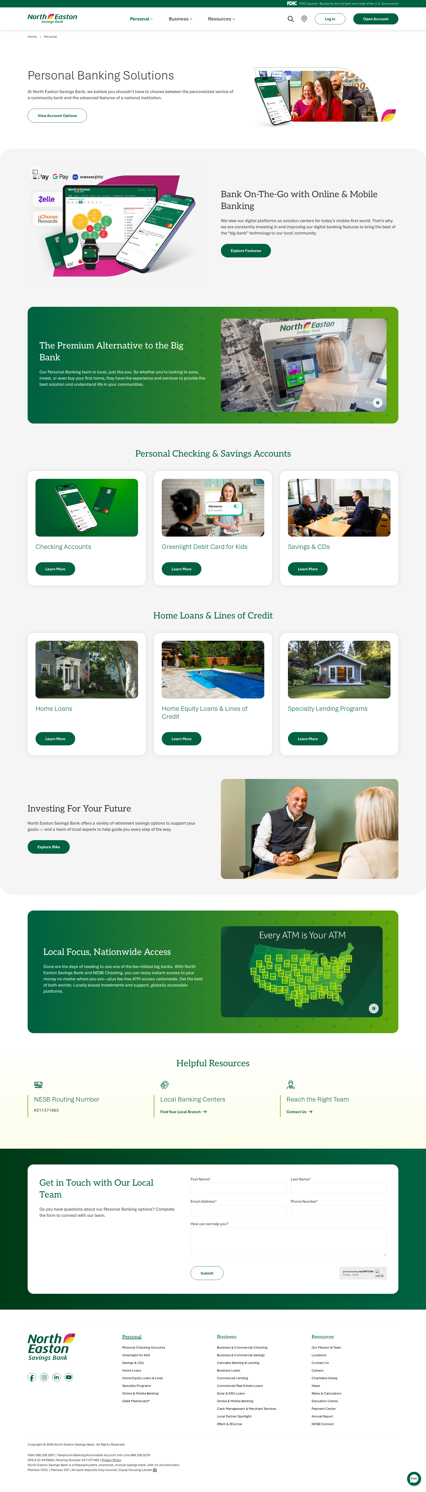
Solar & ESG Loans (231, 1393)
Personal (132, 1337)
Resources (323, 1337)
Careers (317, 1370)
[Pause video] (378, 403)
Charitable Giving (324, 1378)
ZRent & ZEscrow (229, 1424)
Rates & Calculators (326, 1393)
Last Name (301, 1179)
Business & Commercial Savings (241, 1355)
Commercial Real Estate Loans (240, 1386)
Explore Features (246, 250)
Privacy (347, 1274)
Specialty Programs (136, 1386)
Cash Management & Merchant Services (246, 1409)
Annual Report (322, 1416)
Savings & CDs (133, 1363)
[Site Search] (291, 19)
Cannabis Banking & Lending (238, 1363)
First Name (201, 1179)
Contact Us (296, 1111)
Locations (319, 1355)
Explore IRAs (48, 846)
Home (32, 36)
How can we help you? (209, 1223)
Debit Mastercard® (136, 1401)
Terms (355, 1274)
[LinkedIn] (56, 1377)
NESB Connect (323, 1424)
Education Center (325, 1401)
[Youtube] (69, 1377)
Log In (330, 18)
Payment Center (324, 1409)
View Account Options (57, 115)
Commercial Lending (232, 1378)
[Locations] (304, 19)
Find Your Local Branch (180, 1111)
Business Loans (228, 1370)
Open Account (376, 18)
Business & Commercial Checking (242, 1347)
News (316, 1386)
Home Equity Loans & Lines (142, 1378)
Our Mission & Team (326, 1347)
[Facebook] (32, 1377)
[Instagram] (44, 1377)
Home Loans (131, 1370)
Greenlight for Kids (136, 1355)
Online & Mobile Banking (140, 1393)
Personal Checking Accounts (143, 1347)
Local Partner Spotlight (234, 1416)
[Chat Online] (414, 1479)
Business (226, 1337)
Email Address (204, 1201)
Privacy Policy (111, 1460)
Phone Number (304, 1201)
